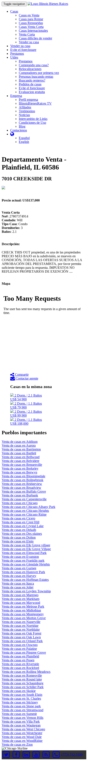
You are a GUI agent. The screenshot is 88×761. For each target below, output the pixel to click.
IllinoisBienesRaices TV (35, 103)
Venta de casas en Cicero (18, 518)
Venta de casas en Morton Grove (24, 618)
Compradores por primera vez (39, 73)
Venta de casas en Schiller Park (23, 687)
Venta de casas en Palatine (19, 648)
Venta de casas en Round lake (22, 679)
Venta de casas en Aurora (19, 445)
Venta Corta (27, 34)
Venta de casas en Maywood (21, 602)
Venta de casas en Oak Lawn (21, 637)
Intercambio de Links (33, 119)
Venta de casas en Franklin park (23, 560)
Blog (22, 126)
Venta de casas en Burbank (20, 495)
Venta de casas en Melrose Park (23, 606)
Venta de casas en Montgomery (23, 614)
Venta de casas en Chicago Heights (25, 510)
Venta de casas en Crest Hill (20, 522)
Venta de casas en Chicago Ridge (24, 514)
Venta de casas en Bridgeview (22, 484)
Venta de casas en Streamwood (22, 710)
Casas (14, 11)
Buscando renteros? (32, 80)
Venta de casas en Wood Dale (22, 737)
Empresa (16, 96)
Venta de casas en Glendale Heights (26, 564)
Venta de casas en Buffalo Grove (24, 491)
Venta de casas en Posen (18, 660)
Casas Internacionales (33, 30)
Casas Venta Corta (31, 27)
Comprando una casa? (34, 65)
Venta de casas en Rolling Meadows (26, 671)
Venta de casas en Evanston (20, 556)
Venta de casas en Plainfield (20, 656)
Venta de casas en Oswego (20, 645)
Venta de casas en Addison (20, 441)
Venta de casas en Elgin (18, 541)
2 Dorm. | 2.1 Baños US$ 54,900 (26, 397)
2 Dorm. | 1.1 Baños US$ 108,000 (26, 421)
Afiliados (25, 107)
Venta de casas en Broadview (21, 487)
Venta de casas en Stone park (21, 706)
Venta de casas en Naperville (21, 622)
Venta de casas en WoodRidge (22, 740)
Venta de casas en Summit (19, 714)
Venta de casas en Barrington (21, 449)
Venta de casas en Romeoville (22, 675)
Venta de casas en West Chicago (23, 729)
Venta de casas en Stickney (20, 702)
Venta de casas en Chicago (20, 503)
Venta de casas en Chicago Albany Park (28, 507)
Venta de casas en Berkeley (20, 468)
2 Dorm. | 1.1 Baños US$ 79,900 (26, 405)
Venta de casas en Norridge (20, 625)
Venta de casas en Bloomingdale (23, 476)
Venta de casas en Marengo (20, 595)
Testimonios (27, 111)
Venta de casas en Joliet (17, 587)
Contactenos (18, 130)
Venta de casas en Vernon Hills (22, 717)
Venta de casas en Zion (17, 744)
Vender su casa (29, 42)
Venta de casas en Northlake (21, 629)
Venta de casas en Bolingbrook (22, 480)
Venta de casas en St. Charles (21, 698)
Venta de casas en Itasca (18, 583)
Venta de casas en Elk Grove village (26, 545)
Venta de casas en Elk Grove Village (26, 549)
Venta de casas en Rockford (20, 668)
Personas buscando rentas (36, 76)
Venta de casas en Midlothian (21, 610)
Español (24, 138)
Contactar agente (26, 378)
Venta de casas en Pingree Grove (24, 652)
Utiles (14, 57)
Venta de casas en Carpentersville (24, 499)
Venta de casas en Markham (20, 599)
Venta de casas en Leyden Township (26, 591)
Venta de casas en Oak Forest (21, 633)
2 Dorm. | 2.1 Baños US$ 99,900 (26, 413)
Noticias (24, 115)
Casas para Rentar (31, 19)
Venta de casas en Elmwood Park (24, 553)
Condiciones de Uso (32, 122)
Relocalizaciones (30, 69)
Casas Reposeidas (31, 23)
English (24, 142)
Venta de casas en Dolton (19, 537)
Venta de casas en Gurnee (19, 568)
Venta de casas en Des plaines (22, 533)
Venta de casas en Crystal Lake (23, 526)
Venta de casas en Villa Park (21, 721)
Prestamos (17, 53)
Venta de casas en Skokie (19, 691)
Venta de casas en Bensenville (22, 464)
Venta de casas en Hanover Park (23, 572)
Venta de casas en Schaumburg (22, 683)
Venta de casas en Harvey (19, 576)
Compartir (21, 374)
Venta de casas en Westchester (22, 733)
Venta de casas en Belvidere (20, 461)
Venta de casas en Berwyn (19, 472)
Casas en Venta (29, 15)
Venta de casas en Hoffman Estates (25, 579)
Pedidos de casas (30, 84)
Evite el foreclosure (23, 50)
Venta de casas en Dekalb (19, 530)
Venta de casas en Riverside (20, 664)
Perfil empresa (28, 99)
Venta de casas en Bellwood (21, 457)
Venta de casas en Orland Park (22, 641)
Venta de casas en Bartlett (19, 453)
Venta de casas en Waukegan (21, 725)
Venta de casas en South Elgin (22, 694)
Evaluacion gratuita (32, 92)
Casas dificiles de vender (35, 38)
